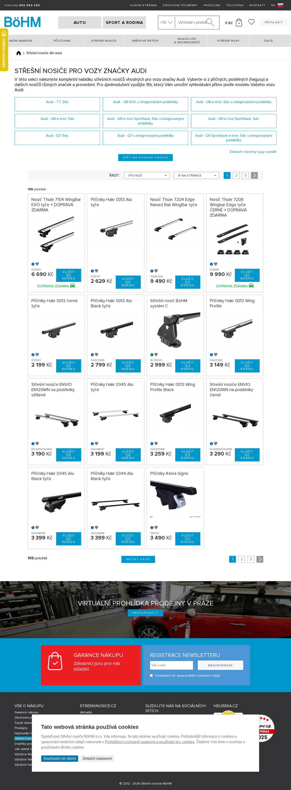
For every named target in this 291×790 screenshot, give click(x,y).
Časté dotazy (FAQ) (28, 723)
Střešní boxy (228, 41)
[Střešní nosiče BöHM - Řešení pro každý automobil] (22, 22)
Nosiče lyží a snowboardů (187, 40)
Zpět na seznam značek (145, 157)
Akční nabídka (20, 41)
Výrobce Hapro (25, 765)
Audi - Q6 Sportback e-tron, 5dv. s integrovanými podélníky (233, 137)
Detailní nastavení (97, 758)
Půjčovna (234, 5)
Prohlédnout (145, 613)
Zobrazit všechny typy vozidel (252, 151)
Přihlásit (274, 22)
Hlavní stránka (143, 5)
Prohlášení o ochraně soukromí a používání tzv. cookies (149, 742)
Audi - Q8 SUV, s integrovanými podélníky (145, 102)
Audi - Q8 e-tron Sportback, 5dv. (233, 118)
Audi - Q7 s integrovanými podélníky (145, 135)
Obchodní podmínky (180, 5)
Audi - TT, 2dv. (57, 102)
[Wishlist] (251, 23)
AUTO (80, 22)
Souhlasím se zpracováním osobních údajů (187, 675)
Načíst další (138, 559)
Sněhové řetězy (145, 41)
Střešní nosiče (104, 41)
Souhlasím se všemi (59, 758)
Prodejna (211, 5)
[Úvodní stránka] (19, 53)
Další (270, 41)
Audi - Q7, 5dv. (57, 135)
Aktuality (86, 712)
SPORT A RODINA (124, 22)
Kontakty (257, 5)
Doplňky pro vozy (27, 744)
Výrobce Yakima (26, 759)
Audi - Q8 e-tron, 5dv (57, 118)
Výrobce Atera (25, 754)
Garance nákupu (26, 712)
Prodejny (21, 728)
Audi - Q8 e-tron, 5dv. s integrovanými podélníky (233, 102)
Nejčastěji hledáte (28, 733)
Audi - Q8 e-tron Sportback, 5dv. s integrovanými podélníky (145, 121)
